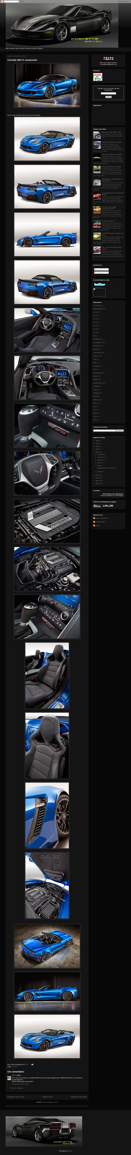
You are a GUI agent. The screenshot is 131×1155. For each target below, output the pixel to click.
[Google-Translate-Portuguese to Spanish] (112, 58)
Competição (97, 342)
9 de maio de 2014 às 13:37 (20, 1084)
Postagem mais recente (15, 1097)
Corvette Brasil (97, 287)
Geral (95, 349)
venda (95, 396)
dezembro (100, 454)
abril (99, 465)
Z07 (94, 406)
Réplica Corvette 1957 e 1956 (111, 132)
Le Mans (96, 366)
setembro (100, 460)
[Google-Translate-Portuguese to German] (108, 58)
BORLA (14, 1075)
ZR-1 (95, 413)
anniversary (97, 305)
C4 (94, 322)
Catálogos (96, 339)
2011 (97, 481)
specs (95, 389)
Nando (97, 525)
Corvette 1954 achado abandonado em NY (109, 208)
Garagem (96, 346)
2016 (97, 446)
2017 (97, 443)
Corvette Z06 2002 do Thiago (111, 167)
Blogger (69, 1151)
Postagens (99, 269)
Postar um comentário (16, 1088)
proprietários (97, 383)
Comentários (100, 272)
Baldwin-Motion (98, 309)
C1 (94, 312)
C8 (94, 336)
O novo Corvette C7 (108, 221)
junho (99, 463)
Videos (95, 400)
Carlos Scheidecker (101, 518)
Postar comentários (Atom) (50, 1102)
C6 (94, 329)
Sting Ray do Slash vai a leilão (111, 142)
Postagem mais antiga (79, 1097)
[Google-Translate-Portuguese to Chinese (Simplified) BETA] (104, 59)
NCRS (95, 379)
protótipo (96, 386)
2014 (97, 452)
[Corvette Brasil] (99, 296)
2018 (97, 441)
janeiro (99, 471)
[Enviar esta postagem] (32, 1064)
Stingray (96, 393)
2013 (97, 475)
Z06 (16, 1066)
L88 (94, 362)
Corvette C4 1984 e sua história (112, 154)
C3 (94, 319)
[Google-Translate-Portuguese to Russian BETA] (110, 59)
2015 (97, 449)
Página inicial (48, 1097)
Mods (95, 376)
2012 (97, 478)
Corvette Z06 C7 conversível (22, 60)
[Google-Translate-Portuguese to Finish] (112, 59)
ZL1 (94, 410)
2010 (97, 483)
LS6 (94, 369)
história (95, 356)
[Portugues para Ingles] (104, 58)
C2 (94, 315)
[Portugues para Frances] (106, 58)
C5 (94, 325)
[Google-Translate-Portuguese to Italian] (110, 58)
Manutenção (97, 373)
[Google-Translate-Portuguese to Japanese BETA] (106, 59)
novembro (100, 457)
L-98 (94, 359)
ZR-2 (95, 416)
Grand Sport (97, 352)
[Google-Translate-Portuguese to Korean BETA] (108, 59)
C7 (13, 1066)
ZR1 (94, 420)
